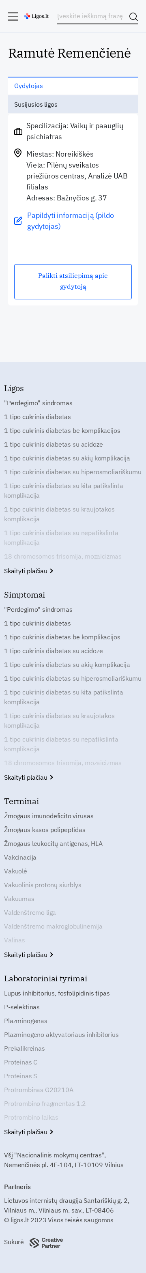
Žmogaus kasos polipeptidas (45, 830)
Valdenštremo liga (30, 912)
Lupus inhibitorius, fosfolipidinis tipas (57, 993)
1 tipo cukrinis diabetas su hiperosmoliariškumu (72, 472)
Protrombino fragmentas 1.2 (45, 1103)
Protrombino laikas (31, 1117)
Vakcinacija (20, 857)
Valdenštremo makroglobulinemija (53, 926)
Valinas (14, 940)
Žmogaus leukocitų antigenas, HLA (53, 843)
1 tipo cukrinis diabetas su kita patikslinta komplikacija (63, 490)
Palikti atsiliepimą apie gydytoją (73, 280)
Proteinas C (20, 1062)
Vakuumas (19, 899)
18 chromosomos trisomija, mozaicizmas (63, 556)
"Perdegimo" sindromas (38, 403)
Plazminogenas (25, 1021)
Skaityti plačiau (26, 571)
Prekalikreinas (24, 1048)
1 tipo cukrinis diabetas (37, 417)
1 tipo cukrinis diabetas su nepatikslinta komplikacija (61, 537)
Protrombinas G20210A (38, 1090)
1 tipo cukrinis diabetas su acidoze (53, 444)
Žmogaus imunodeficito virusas (48, 816)
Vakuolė (15, 871)
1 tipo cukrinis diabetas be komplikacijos (62, 430)
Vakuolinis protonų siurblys (43, 885)
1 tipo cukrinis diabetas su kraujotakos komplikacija (59, 514)
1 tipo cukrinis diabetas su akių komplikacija (67, 458)
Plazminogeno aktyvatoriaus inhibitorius (61, 1034)
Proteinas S (20, 1076)
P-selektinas (22, 1007)
